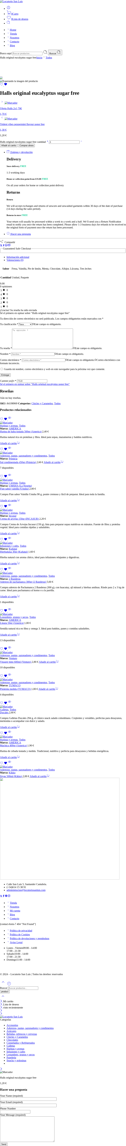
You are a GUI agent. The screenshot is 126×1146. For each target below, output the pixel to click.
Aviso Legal (16, 942)
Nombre (5, 354)
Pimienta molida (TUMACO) (15, 689)
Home (13, 29)
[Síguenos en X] (1, 896)
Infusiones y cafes (9, 545)
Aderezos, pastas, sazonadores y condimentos (23, 455)
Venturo (13, 658)
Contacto (14, 41)
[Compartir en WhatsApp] (6, 245)
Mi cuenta (15, 910)
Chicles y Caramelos (42, 403)
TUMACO (15, 685)
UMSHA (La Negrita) (20, 485)
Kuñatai (13, 548)
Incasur (12, 515)
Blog (12, 45)
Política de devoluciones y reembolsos (29, 938)
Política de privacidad (21, 930)
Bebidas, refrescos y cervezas (22, 1034)
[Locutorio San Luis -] (11, 1)
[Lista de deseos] (3, 85)
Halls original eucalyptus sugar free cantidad (23, 141)
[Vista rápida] (9, 419)
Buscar (53, 53)
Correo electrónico (10, 360)
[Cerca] (1, 1001)
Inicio (39, 57)
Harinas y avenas (9, 425)
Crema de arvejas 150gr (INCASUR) (19, 518)
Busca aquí (6, 53)
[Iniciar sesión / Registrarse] (8, 8)
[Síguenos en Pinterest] (6, 896)
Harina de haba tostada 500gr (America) (21, 431)
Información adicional (18, 257)
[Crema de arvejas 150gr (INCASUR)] (63, 510)
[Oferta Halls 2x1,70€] (2, 102)
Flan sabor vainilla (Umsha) (14, 488)
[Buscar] (8, 23)
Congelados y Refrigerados (21, 1042)
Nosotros (14, 37)
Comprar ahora (26, 145)
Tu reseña (6, 348)
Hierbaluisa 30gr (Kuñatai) (14, 551)
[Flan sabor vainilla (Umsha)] (63, 479)
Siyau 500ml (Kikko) (11, 776)
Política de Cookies (20, 934)
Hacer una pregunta (20, 234)
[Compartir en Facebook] (3, 245)
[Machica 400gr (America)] (63, 736)
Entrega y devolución (21, 152)
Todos (49, 57)
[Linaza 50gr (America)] (63, 614)
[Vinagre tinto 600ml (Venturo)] (63, 652)
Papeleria (11, 1057)
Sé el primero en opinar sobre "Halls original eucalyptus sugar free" (35, 384)
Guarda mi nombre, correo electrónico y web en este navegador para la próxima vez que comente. (54, 369)
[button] (10, 443)
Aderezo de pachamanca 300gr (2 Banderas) (23, 581)
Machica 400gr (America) (13, 745)
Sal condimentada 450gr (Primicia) (18, 462)
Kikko (12, 772)
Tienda (13, 33)
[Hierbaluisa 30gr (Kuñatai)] (63, 543)
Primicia (13, 458)
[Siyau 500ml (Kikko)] (63, 766)
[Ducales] (63, 706)
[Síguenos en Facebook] (3, 896)
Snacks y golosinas (16, 1060)
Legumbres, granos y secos (14, 617)
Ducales (4, 712)
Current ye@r (8, 380)
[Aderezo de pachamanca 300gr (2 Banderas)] (63, 573)
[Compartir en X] (1, 245)
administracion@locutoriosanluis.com (26, 890)
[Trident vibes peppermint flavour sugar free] (2, 118)
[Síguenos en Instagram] (9, 896)
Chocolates (12, 1040)
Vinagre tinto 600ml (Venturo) (16, 661)
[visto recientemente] (9, 984)
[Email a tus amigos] (9, 245)
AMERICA (15, 428)
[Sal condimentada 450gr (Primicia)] (63, 452)
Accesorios (12, 1025)
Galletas (4, 709)
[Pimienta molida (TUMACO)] (63, 679)
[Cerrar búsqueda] (3, 998)
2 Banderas (15, 578)
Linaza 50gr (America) (12, 623)
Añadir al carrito (8, 145)
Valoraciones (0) (15, 260)
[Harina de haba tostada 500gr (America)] (63, 422)
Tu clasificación (9, 324)
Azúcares (11, 1031)
